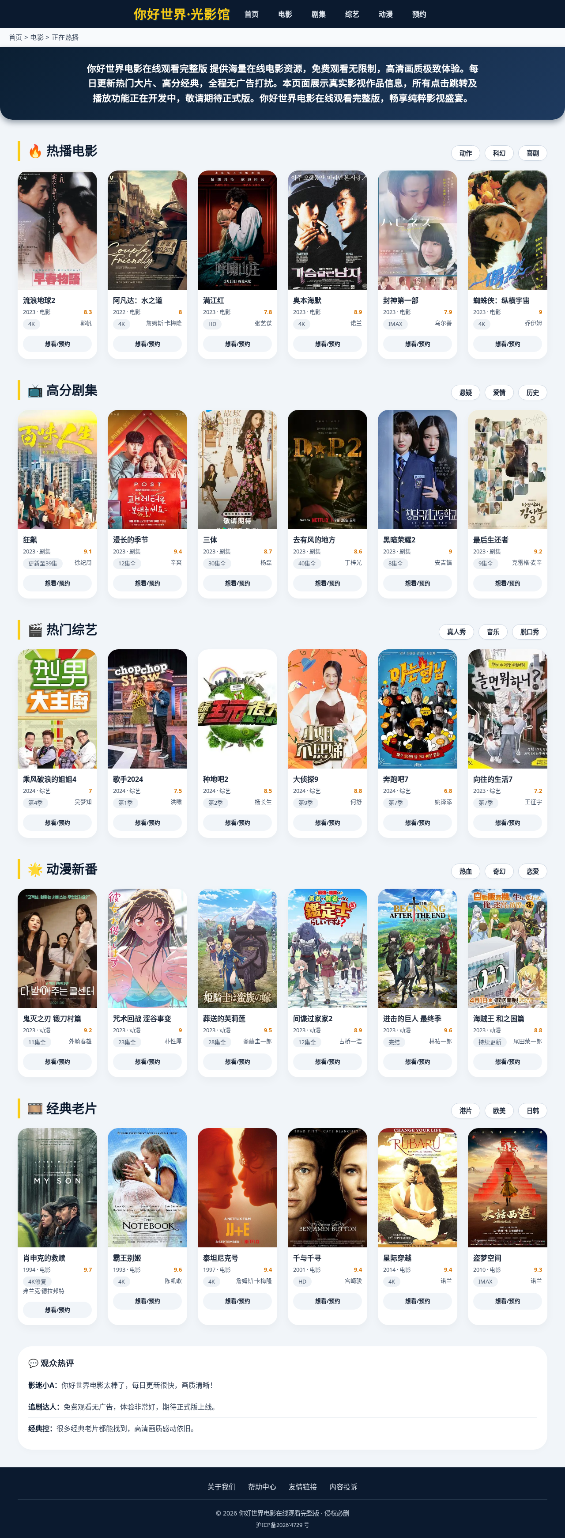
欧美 (499, 1110)
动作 (466, 153)
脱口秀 (529, 632)
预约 (419, 14)
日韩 (533, 1110)
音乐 (493, 632)
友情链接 (303, 1487)
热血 (466, 871)
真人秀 (456, 632)
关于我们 (221, 1487)
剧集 (319, 14)
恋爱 (533, 871)
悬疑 (466, 392)
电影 (285, 14)
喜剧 (533, 153)
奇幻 (499, 871)
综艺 (352, 14)
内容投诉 (343, 1487)
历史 (533, 392)
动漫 (386, 14)
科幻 (499, 153)
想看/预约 (57, 344)
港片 (466, 1110)
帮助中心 (262, 1487)
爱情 (499, 392)
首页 (252, 14)
